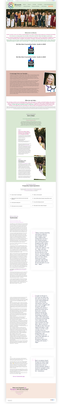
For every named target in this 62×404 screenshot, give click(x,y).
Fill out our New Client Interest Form (15, 390)
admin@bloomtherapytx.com (30, 189)
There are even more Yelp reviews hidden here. (16, 222)
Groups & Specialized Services (48, 4)
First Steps (34, 4)
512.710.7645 (19, 394)
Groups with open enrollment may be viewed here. (23, 104)
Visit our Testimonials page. (19, 376)
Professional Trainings (27, 6)
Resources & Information (35, 6)
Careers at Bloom (44, 6)
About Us (29, 4)
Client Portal (50, 6)
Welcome (24, 4)
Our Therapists (40, 4)
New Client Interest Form (27, 145)
